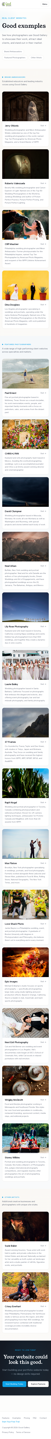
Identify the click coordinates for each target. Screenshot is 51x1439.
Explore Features (38, 1384)
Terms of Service (23, 1432)
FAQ (34, 1418)
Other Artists (36, 58)
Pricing (27, 1418)
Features (5, 1418)
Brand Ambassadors (13, 51)
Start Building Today (14, 1384)
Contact (43, 1418)
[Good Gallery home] (6, 4)
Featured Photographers (14, 58)
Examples (17, 1418)
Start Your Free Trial (10, 1422)
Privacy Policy (8, 1432)
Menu (44, 4)
